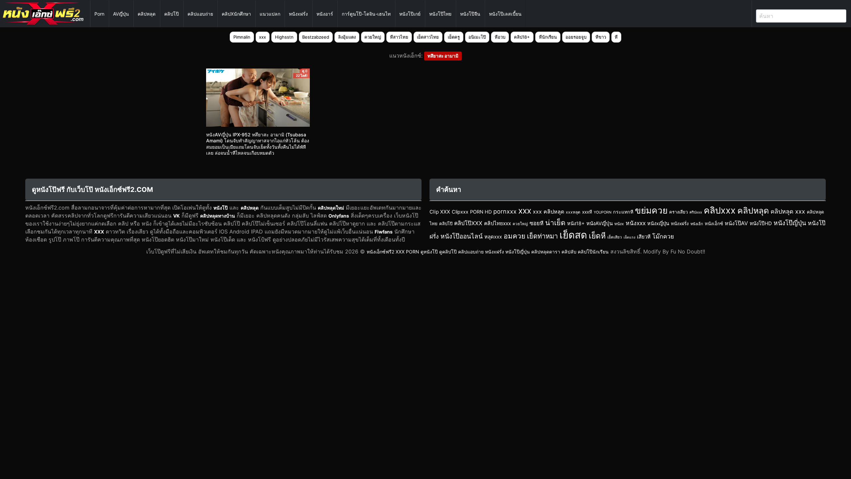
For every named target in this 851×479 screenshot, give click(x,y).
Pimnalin (241, 37)
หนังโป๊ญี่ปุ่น (790, 223)
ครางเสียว (678, 212)
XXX (99, 232)
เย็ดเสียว (614, 237)
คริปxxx (695, 212)
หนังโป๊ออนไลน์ (461, 236)
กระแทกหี (623, 212)
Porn (99, 14)
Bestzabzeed (315, 37)
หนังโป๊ (220, 208)
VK (176, 216)
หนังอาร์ (324, 14)
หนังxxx (636, 223)
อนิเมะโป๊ (477, 37)
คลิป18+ (522, 37)
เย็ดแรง (629, 237)
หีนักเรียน (548, 37)
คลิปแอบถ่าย (200, 14)
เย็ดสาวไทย (428, 37)
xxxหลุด (573, 212)
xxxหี (587, 212)
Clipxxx (460, 212)
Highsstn (284, 37)
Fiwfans (384, 232)
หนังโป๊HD (761, 223)
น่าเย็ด (555, 222)
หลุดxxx (493, 237)
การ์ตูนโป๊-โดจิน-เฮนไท (366, 14)
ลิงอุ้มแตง (347, 37)
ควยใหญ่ (372, 37)
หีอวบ (500, 37)
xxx (262, 37)
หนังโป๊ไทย (440, 14)
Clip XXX (439, 212)
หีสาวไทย (399, 37)
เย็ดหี (597, 235)
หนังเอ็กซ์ (714, 223)
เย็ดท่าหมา (542, 236)
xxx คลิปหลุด (548, 211)
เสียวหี (644, 237)
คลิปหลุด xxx (788, 211)
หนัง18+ (576, 224)
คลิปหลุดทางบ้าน (217, 216)
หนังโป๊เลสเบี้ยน (505, 14)
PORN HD (481, 212)
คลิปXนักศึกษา (236, 14)
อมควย (514, 236)
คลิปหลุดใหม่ (331, 208)
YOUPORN (602, 212)
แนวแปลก (270, 14)
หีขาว (600, 37)
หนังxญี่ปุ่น (658, 224)
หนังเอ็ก (696, 224)
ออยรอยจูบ (575, 37)
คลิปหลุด (147, 14)
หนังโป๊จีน (470, 14)
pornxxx (505, 211)
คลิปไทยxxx (497, 223)
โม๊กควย (663, 236)
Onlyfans (338, 216)
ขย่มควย (651, 210)
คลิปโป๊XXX (468, 223)
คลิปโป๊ (171, 14)
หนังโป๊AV (736, 223)
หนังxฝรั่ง (298, 14)
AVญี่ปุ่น (121, 14)
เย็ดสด (573, 235)
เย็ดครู (454, 37)
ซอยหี (537, 223)
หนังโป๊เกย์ (410, 14)
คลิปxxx (720, 210)
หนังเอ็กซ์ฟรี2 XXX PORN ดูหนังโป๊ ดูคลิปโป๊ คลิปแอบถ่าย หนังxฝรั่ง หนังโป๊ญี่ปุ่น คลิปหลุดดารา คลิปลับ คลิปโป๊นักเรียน (488, 251)
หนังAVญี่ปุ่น (599, 223)
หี (616, 37)
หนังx (619, 223)
